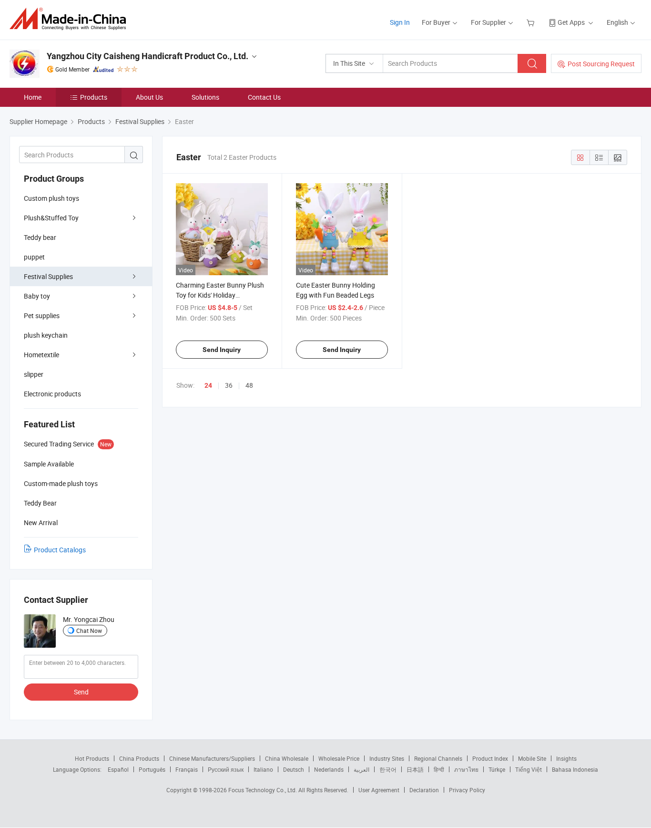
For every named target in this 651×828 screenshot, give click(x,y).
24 (208, 385)
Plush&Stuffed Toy (51, 217)
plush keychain (46, 335)
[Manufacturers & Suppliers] (71, 19)
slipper (33, 374)
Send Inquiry (222, 349)
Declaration (424, 790)
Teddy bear (40, 237)
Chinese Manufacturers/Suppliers (212, 758)
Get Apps (571, 22)
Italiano (263, 769)
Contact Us (264, 97)
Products (93, 97)
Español (118, 769)
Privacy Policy (467, 790)
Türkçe (496, 769)
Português (152, 769)
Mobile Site (532, 758)
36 (229, 385)
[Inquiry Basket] (532, 22)
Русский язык (226, 769)
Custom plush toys (51, 198)
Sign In (400, 22)
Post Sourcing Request (601, 63)
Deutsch (293, 769)
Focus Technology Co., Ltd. (263, 790)
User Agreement (378, 790)
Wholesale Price (338, 758)
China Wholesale (286, 758)
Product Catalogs (60, 549)
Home (32, 97)
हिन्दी (439, 769)
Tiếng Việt (528, 769)
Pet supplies (42, 315)
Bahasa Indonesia (575, 769)
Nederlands (329, 769)
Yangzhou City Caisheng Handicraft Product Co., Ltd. (147, 56)
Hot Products (92, 758)
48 (249, 385)
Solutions (205, 97)
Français (186, 769)
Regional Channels (438, 758)
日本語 (415, 769)
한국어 (388, 769)
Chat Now (89, 630)
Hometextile (41, 354)
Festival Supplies (48, 276)
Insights (566, 758)
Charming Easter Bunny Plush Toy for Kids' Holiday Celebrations (220, 295)
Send (81, 691)
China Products (139, 758)
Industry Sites (386, 758)
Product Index (490, 758)
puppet (34, 256)
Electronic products (52, 393)
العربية (361, 769)
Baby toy (37, 295)
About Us (149, 97)
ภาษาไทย (466, 769)
